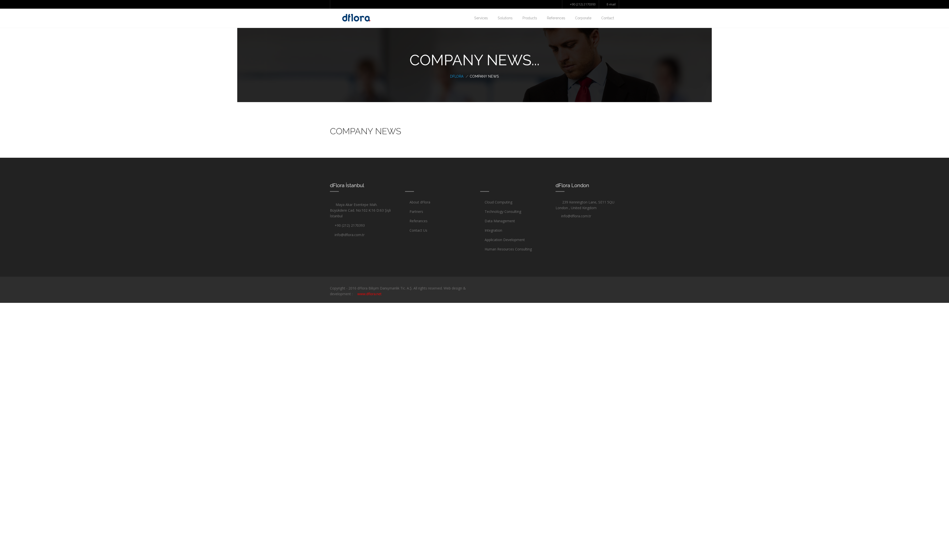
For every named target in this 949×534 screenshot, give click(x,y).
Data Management (500, 221)
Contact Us (418, 230)
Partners (416, 211)
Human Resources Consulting (508, 249)
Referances (419, 221)
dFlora (456, 76)
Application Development (505, 239)
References (556, 18)
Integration (493, 230)
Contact (607, 18)
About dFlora (420, 202)
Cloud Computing (498, 202)
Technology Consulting (503, 211)
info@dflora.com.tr (349, 234)
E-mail (611, 4)
